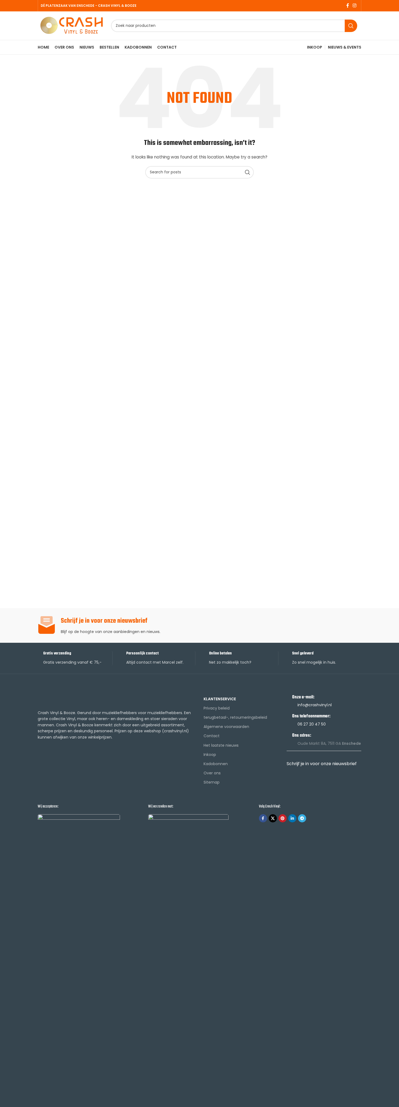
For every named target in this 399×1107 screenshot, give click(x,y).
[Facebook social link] (347, 5)
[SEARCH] (351, 26)
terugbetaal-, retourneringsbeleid (235, 717)
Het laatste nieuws (221, 745)
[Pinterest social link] (282, 818)
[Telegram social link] (302, 818)
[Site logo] (72, 25)
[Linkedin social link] (292, 818)
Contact (212, 736)
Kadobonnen (216, 763)
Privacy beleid (217, 708)
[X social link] (273, 818)
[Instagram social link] (354, 5)
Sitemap (212, 782)
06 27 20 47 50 (311, 724)
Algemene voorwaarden (226, 726)
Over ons (212, 773)
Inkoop (210, 754)
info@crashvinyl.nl (314, 705)
